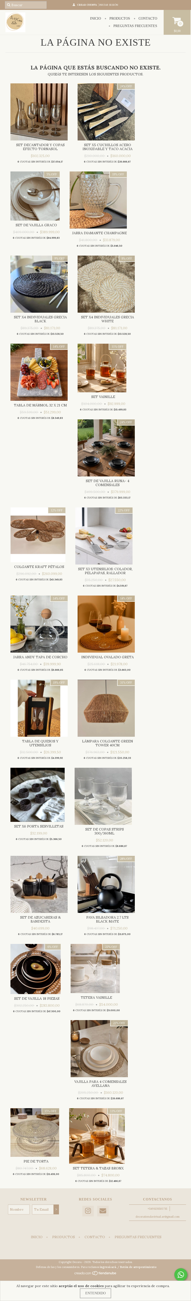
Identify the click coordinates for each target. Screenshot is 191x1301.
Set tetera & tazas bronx (98, 1168)
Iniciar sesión (108, 4)
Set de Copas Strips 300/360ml (104, 831)
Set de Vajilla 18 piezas (36, 998)
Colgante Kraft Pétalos (39, 567)
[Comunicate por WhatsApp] (180, 1274)
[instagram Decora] (88, 1211)
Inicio (95, 18)
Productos (119, 18)
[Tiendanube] (95, 1274)
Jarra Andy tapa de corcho (40, 657)
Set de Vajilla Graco (36, 225)
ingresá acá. (108, 1267)
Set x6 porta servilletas (38, 826)
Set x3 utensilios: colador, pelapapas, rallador (105, 571)
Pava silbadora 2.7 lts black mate (107, 919)
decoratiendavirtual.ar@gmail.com (158, 1216)
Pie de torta (36, 1161)
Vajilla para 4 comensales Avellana (100, 1083)
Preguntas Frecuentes (134, 26)
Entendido (95, 1293)
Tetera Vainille (96, 997)
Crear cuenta (87, 4)
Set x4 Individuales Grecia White (107, 319)
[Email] (103, 1211)
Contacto (147, 18)
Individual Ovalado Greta (107, 657)
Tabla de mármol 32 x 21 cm (40, 405)
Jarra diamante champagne (99, 233)
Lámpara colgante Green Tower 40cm (107, 743)
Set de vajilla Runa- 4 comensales (107, 483)
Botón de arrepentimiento (138, 1267)
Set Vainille (103, 397)
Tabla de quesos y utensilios (40, 743)
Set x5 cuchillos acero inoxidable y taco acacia (108, 147)
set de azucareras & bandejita (40, 919)
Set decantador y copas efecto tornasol (40, 147)
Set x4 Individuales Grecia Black (40, 319)
